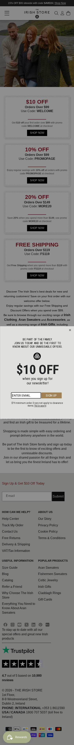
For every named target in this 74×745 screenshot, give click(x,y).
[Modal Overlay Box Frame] (37, 372)
